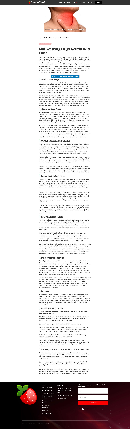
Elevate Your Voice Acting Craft (65, 76)
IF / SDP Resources (47, 390)
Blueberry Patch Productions (46, 406)
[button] (75, 2)
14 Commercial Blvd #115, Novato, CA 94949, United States (64, 390)
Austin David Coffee (47, 413)
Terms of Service (32, 423)
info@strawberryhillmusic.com (65, 395)
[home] (37, 2)
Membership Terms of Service (43, 423)
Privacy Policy (24, 423)
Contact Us (60, 385)
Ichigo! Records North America (48, 397)
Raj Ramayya (45, 410)
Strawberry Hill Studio (47, 393)
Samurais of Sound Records (47, 402)
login (99, 2)
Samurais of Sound (47, 387)
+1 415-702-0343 (61, 398)
